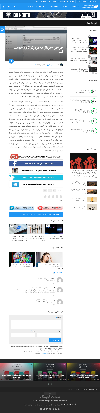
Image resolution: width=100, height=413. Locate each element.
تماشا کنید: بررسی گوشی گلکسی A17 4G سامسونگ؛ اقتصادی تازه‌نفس (80, 121)
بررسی (65, 6)
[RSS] (59, 409)
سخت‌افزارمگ (93, 389)
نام (59, 331)
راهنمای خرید (54, 6)
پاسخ (54, 283)
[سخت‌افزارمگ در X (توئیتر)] (44, 409)
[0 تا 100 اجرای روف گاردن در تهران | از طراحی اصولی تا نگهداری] (92, 191)
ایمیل (33, 331)
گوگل (50, 190)
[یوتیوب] (50, 208)
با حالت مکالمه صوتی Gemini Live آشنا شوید (56, 237)
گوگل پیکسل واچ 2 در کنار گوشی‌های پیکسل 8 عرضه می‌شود (37, 238)
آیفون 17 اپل (52, 1)
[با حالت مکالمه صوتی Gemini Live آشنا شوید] (54, 229)
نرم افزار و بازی (91, 23)
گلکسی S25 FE (81, 1)
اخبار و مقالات (76, 6)
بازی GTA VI (92, 1)
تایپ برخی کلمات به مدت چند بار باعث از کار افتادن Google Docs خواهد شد (19, 238)
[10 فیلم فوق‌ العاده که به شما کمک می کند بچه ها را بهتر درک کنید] (22, 259)
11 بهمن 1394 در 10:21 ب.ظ (42, 300)
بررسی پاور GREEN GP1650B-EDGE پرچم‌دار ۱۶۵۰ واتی (81, 91)
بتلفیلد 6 (43, 1)
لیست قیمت (41, 6)
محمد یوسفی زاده (50, 65)
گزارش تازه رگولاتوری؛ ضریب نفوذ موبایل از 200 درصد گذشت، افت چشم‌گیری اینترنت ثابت (36, 215)
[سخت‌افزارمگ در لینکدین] (41, 409)
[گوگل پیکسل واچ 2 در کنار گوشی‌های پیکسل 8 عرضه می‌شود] (36, 229)
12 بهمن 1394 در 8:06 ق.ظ (39, 288)
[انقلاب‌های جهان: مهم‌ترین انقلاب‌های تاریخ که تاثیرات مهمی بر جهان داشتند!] (83, 161)
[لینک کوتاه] (31, 65)
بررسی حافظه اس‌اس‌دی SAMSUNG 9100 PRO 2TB (80, 101)
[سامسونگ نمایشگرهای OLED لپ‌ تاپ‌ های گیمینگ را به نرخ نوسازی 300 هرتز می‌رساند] (93, 41)
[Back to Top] (50, 393)
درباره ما (84, 389)
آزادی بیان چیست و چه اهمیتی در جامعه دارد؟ (80, 207)
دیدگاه (57, 273)
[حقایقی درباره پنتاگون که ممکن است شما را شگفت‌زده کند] (92, 183)
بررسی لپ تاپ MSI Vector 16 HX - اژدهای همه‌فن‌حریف (80, 131)
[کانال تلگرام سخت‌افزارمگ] (53, 409)
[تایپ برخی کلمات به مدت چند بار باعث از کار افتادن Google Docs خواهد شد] (18, 229)
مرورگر (44, 190)
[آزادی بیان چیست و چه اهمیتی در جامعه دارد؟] (92, 207)
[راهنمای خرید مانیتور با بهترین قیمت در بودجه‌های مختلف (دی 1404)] (83, 372)
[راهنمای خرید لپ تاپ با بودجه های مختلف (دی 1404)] (49, 372)
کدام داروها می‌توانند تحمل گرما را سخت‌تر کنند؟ (50, 265)
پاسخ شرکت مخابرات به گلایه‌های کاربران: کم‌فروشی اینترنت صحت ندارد (79, 60)
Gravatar (45, 353)
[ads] (50, 15)
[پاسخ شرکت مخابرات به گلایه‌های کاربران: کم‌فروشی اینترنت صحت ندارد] (93, 60)
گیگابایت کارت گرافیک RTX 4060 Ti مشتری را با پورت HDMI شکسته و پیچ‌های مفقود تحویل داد (79, 51)
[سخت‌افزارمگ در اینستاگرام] (50, 409)
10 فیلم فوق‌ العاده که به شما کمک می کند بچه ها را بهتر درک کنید (22, 265)
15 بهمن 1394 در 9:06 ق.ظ (43, 278)
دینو (37, 1)
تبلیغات (77, 389)
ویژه (31, 6)
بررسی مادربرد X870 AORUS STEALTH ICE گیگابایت (82, 111)
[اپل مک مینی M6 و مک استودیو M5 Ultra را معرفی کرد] (93, 70)
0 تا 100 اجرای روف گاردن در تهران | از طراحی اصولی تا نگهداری (78, 192)
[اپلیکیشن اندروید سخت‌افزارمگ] (56, 409)
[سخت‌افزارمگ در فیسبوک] (47, 409)
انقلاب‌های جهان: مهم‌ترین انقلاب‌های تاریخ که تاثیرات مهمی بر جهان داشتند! (84, 171)
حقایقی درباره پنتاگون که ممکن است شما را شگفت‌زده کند (78, 184)
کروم (54, 190)
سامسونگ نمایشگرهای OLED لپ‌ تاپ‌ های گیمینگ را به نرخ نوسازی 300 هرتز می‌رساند (80, 41)
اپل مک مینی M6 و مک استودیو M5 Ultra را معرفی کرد (79, 70)
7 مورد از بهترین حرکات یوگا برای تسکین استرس (79, 199)
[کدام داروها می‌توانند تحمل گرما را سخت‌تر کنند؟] (49, 259)
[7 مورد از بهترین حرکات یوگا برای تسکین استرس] (92, 199)
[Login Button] (3, 6)
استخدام (69, 389)
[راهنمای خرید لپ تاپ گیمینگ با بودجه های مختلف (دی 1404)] (16, 372)
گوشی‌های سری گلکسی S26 (66, 1)
